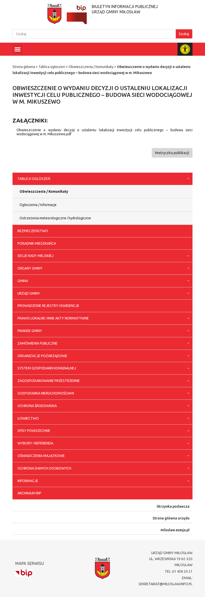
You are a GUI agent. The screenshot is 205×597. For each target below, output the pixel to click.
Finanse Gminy (30, 331)
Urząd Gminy (29, 293)
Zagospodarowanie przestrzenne (49, 381)
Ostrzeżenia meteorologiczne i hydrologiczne (55, 218)
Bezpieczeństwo (33, 231)
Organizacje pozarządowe (42, 356)
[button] (17, 49)
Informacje (28, 481)
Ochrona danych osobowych (44, 468)
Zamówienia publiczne (38, 343)
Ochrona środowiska (37, 406)
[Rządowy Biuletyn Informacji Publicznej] (23, 573)
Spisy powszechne (34, 431)
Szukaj (184, 34)
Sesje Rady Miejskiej (36, 256)
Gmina (23, 281)
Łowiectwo (28, 418)
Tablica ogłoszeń (51, 67)
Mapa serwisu (29, 563)
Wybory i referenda (35, 443)
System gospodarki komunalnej (47, 368)
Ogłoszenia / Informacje (38, 205)
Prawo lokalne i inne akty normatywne (53, 318)
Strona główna (23, 67)
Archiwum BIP (29, 493)
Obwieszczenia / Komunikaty (91, 67)
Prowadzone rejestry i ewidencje (48, 306)
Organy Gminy (30, 268)
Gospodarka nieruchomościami (46, 393)
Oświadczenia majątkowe (41, 456)
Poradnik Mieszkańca (37, 243)
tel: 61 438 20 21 (178, 571)
